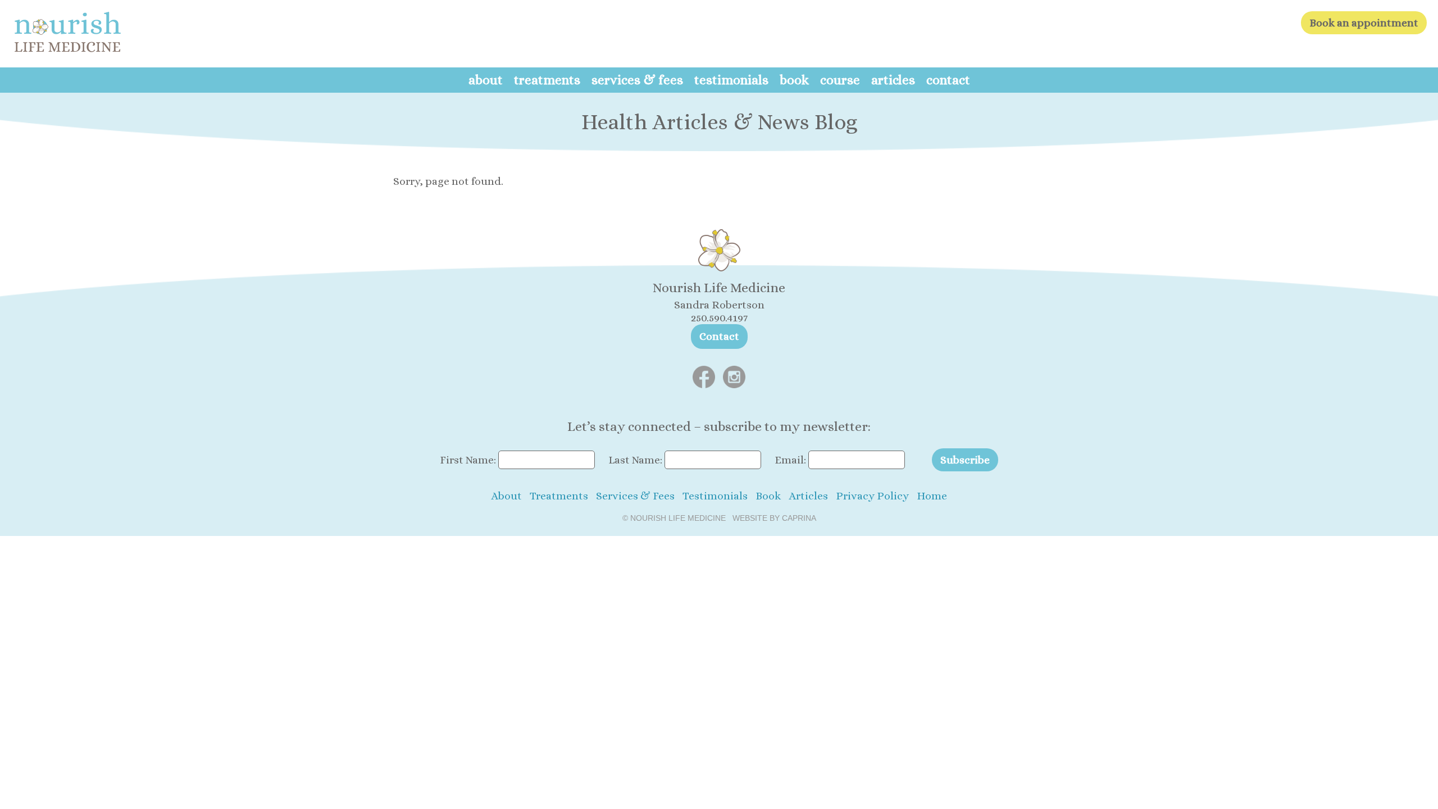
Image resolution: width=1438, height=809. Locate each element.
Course (840, 79)
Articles (893, 79)
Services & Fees (637, 79)
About (485, 79)
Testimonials (731, 79)
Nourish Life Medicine (678, 517)
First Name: (468, 460)
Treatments (547, 79)
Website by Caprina (774, 517)
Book (794, 79)
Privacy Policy (872, 496)
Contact (948, 79)
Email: (790, 460)
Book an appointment (1363, 23)
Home (932, 496)
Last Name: (635, 460)
